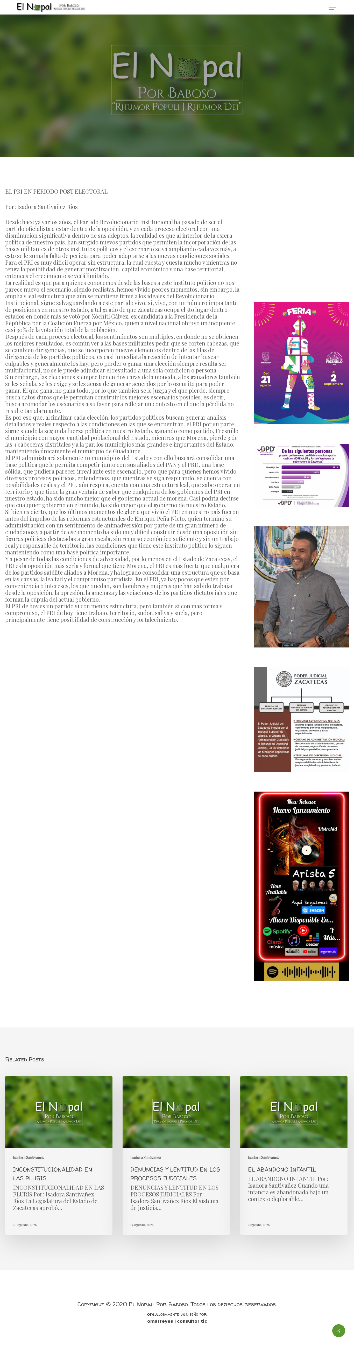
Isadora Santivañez (176, 100)
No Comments (200, 132)
